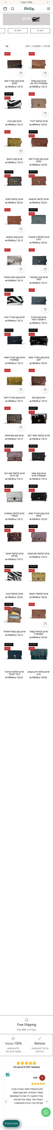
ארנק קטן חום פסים (14, 435)
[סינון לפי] (7, 46)
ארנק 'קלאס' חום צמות (38, 554)
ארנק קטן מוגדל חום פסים (14, 82)
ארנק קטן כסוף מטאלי (14, 277)
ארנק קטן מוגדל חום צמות (38, 160)
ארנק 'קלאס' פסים (14, 199)
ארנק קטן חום (38, 398)
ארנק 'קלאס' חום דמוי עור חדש (14, 474)
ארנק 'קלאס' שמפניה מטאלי (14, 514)
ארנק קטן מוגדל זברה (14, 317)
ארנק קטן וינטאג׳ (14, 159)
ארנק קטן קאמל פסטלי (14, 632)
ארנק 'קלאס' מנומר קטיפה (14, 555)
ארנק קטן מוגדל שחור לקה (38, 358)
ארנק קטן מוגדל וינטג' (14, 398)
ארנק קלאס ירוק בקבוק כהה (39, 673)
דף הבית (46, 46)
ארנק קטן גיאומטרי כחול (38, 278)
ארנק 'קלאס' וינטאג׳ (38, 594)
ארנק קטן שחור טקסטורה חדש (38, 474)
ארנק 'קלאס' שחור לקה (39, 435)
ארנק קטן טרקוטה (14, 237)
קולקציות (36, 46)
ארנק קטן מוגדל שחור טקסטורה (14, 358)
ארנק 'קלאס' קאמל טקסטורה (39, 633)
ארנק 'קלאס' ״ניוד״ (39, 121)
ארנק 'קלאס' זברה (14, 594)
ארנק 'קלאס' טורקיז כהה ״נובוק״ (14, 673)
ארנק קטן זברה (14, 121)
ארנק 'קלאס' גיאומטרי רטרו (38, 238)
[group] (26, 2)
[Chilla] (29, 8)
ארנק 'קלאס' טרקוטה (39, 199)
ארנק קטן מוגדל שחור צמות (38, 514)
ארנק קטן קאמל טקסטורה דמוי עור (39, 82)
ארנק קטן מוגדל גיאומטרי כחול (38, 318)
